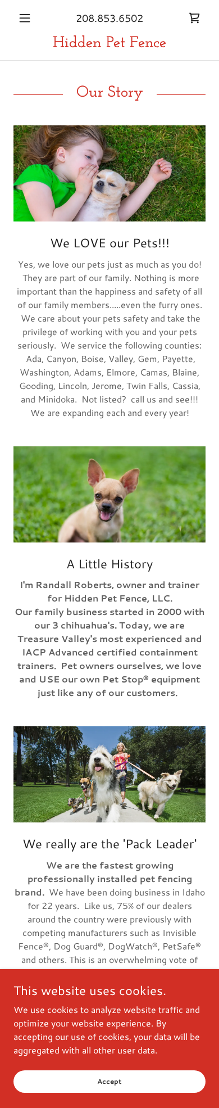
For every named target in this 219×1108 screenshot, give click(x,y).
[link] (194, 18)
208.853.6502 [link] (109, 18)
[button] (27, 18)
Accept (109, 1081)
